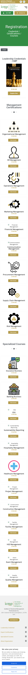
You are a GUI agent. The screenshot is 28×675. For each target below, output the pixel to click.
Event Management (14, 562)
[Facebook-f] (21, 2)
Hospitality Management (14, 448)
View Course (13, 140)
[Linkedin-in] (24, 2)
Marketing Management (14, 212)
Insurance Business (14, 371)
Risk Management (14, 326)
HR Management (14, 160)
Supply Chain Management (14, 300)
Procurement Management (14, 275)
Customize (14, 667)
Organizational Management (14, 134)
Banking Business (14, 397)
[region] (14, 661)
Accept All (14, 663)
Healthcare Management (14, 474)
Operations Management (14, 186)
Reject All (14, 671)
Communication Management (14, 248)
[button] (26, 627)
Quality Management (14, 580)
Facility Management (14, 527)
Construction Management (14, 509)
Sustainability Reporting (14, 430)
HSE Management (14, 544)
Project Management (14, 491)
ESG (14, 412)
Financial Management (14, 229)
